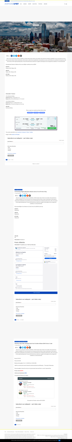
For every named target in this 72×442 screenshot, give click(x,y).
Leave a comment (36, 163)
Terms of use (26, 431)
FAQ (5, 431)
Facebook (24, 132)
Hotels (35, 3)
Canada (25, 3)
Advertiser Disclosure (10, 431)
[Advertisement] (36, 13)
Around (45, 3)
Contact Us (32, 431)
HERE (25, 373)
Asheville (25, 341)
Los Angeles (20, 189)
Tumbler (31, 132)
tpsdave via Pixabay (15, 134)
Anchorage (21, 341)
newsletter (19, 132)
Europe (29, 3)
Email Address (10, 141)
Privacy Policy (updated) (19, 431)
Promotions (17, 341)
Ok (59, 440)
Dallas (12, 159)
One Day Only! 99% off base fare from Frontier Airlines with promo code (22, 1)
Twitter (27, 132)
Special (40, 3)
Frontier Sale (18, 424)
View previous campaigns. (12, 153)
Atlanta (9, 159)
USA (21, 3)
